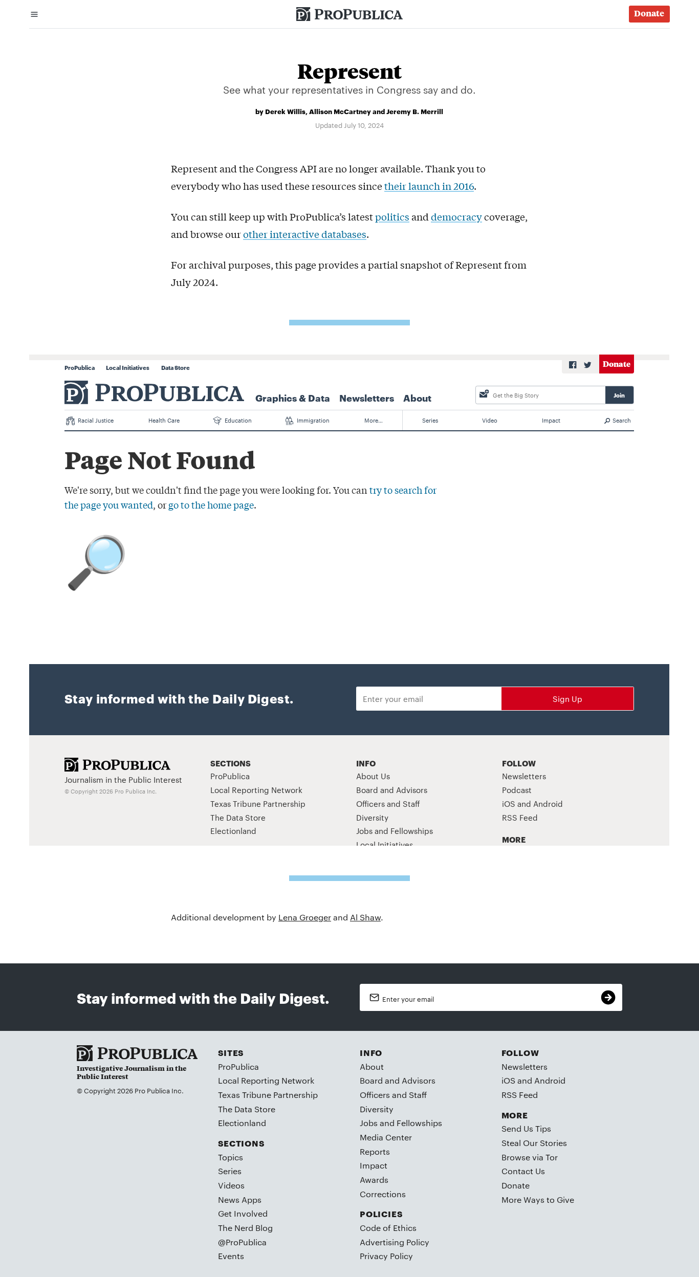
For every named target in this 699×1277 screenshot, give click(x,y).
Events (231, 1255)
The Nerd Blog (245, 1227)
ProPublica (238, 1066)
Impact (373, 1165)
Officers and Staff (393, 1094)
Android (549, 1080)
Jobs (369, 1122)
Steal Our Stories (534, 1142)
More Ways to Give (537, 1199)
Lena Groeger (304, 917)
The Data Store (246, 1109)
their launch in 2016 (429, 185)
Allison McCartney (340, 111)
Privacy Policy (386, 1255)
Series (230, 1170)
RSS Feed (519, 1094)
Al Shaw (365, 917)
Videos (231, 1185)
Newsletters (524, 1066)
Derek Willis (285, 111)
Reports (375, 1151)
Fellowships (419, 1122)
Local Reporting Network (266, 1080)
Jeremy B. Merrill (414, 111)
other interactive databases (304, 233)
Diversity (377, 1109)
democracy (456, 216)
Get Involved (243, 1213)
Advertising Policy (394, 1242)
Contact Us (523, 1170)
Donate (515, 1185)
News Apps (239, 1199)
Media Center (386, 1137)
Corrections (383, 1193)
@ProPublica (242, 1242)
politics (392, 216)
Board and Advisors (397, 1080)
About (372, 1066)
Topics (230, 1157)
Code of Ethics (388, 1227)
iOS (508, 1080)
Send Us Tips (526, 1128)
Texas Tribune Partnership (268, 1094)
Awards (374, 1179)
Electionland (242, 1122)
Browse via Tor (529, 1157)
